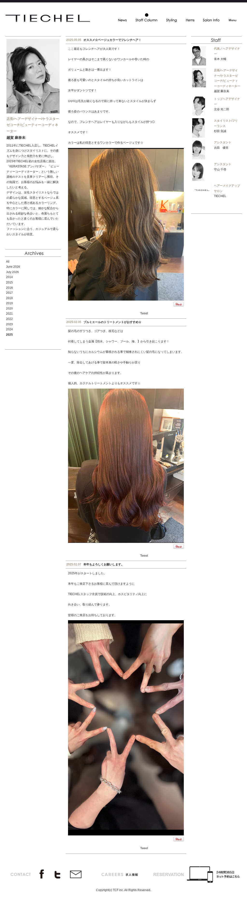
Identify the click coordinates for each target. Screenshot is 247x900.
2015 (9, 282)
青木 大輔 (220, 59)
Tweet (144, 313)
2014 (9, 277)
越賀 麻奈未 (221, 91)
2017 (9, 293)
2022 (9, 319)
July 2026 (12, 272)
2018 (9, 298)
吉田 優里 (221, 147)
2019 (9, 303)
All (7, 261)
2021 (9, 313)
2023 (9, 324)
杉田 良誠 (220, 131)
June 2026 (13, 266)
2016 (9, 287)
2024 (9, 329)
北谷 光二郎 (221, 109)
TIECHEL (220, 196)
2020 (9, 308)
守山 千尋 (220, 169)
